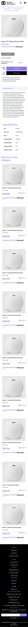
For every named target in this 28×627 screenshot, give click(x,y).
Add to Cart (16, 68)
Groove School (14, 562)
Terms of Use (14, 576)
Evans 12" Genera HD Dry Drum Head (12, 273)
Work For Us (14, 589)
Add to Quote (16, 73)
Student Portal (14, 565)
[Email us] (11, 618)
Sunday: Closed (14, 600)
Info (24, 47)
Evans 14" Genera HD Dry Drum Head (12, 358)
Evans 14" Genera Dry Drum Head (11, 527)
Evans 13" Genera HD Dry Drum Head (12, 230)
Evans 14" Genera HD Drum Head (11, 442)
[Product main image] (14, 26)
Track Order (14, 553)
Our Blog (14, 586)
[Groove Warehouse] (8, 3)
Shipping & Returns (14, 570)
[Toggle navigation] (20, 3)
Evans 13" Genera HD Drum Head (11, 400)
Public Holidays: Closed (14, 603)
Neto (14, 623)
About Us (14, 583)
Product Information (8, 88)
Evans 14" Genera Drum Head (10, 485)
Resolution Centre (14, 556)
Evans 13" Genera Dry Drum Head (11, 188)
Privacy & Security (14, 573)
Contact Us (14, 580)
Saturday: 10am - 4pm (14, 597)
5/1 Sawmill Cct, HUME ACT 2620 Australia (14, 605)
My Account (14, 550)
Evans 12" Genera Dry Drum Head (11, 315)
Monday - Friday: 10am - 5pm (14, 594)
